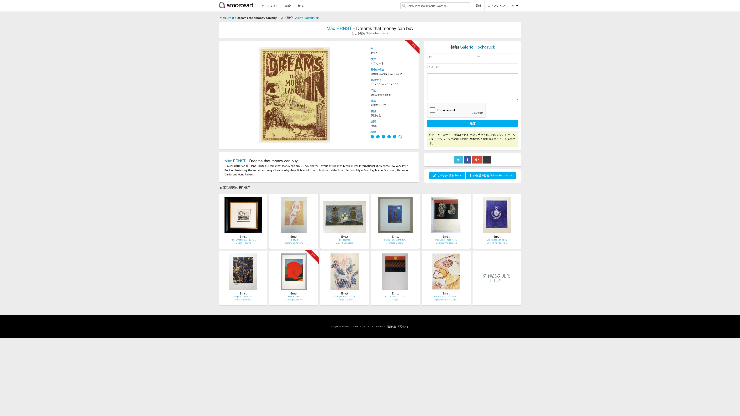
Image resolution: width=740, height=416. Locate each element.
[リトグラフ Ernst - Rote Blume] (293, 272)
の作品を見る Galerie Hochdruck (492, 175)
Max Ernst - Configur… (395, 239)
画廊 (288, 6)
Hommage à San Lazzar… (446, 296)
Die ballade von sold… (496, 239)
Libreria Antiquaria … (497, 242)
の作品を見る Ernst (449, 175)
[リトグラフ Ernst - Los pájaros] (344, 216)
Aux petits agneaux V (243, 296)
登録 (478, 5)
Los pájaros (344, 239)
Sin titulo (293, 239)
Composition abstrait (344, 296)
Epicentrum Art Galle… (446, 299)
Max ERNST (339, 28)
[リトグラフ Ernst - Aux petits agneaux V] (243, 272)
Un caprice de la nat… (395, 296)
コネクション (496, 5)
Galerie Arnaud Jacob (446, 242)
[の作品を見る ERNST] (497, 301)
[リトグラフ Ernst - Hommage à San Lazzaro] (446, 272)
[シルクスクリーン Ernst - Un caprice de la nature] (395, 272)
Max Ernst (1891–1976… (243, 239)
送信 (473, 123)
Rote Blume (294, 296)
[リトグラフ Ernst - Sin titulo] (294, 216)
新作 (301, 6)
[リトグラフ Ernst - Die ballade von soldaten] (497, 216)
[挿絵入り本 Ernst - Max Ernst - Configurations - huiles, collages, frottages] (395, 216)
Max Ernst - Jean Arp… (446, 239)
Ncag (395, 299)
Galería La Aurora (294, 242)
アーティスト (269, 6)
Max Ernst (227, 17)
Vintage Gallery (395, 242)
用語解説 (391, 326)
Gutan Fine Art (243, 242)
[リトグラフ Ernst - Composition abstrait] (344, 272)
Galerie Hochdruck (306, 17)
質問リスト (403, 326)
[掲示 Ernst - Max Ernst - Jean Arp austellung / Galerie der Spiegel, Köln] (446, 216)
